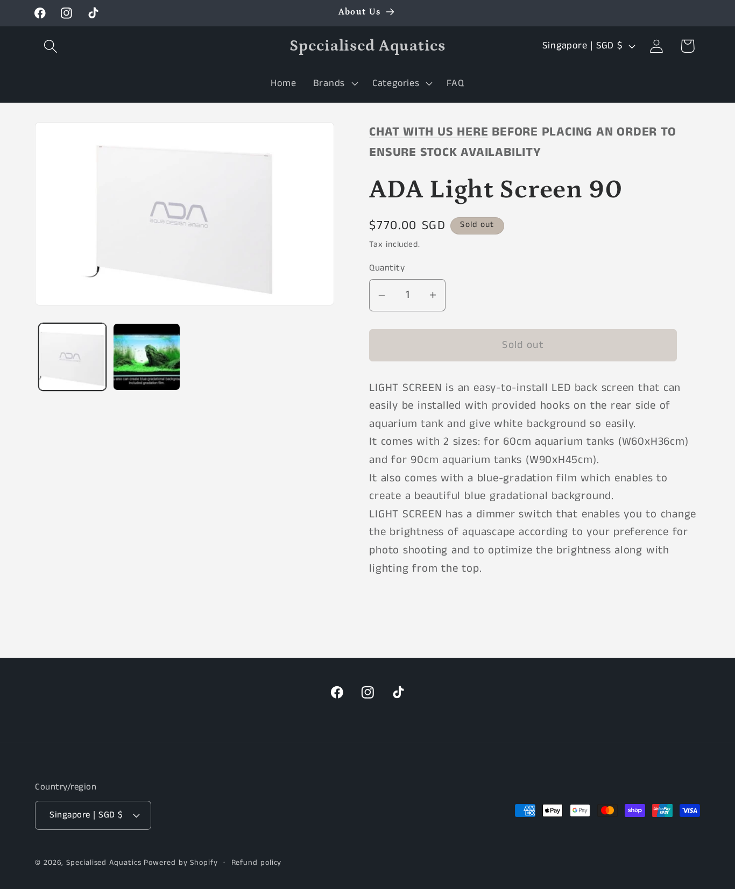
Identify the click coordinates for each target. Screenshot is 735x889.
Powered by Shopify (180, 862)
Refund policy (256, 862)
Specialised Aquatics (103, 862)
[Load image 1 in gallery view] (72, 356)
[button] (50, 46)
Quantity (387, 268)
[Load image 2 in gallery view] (146, 356)
